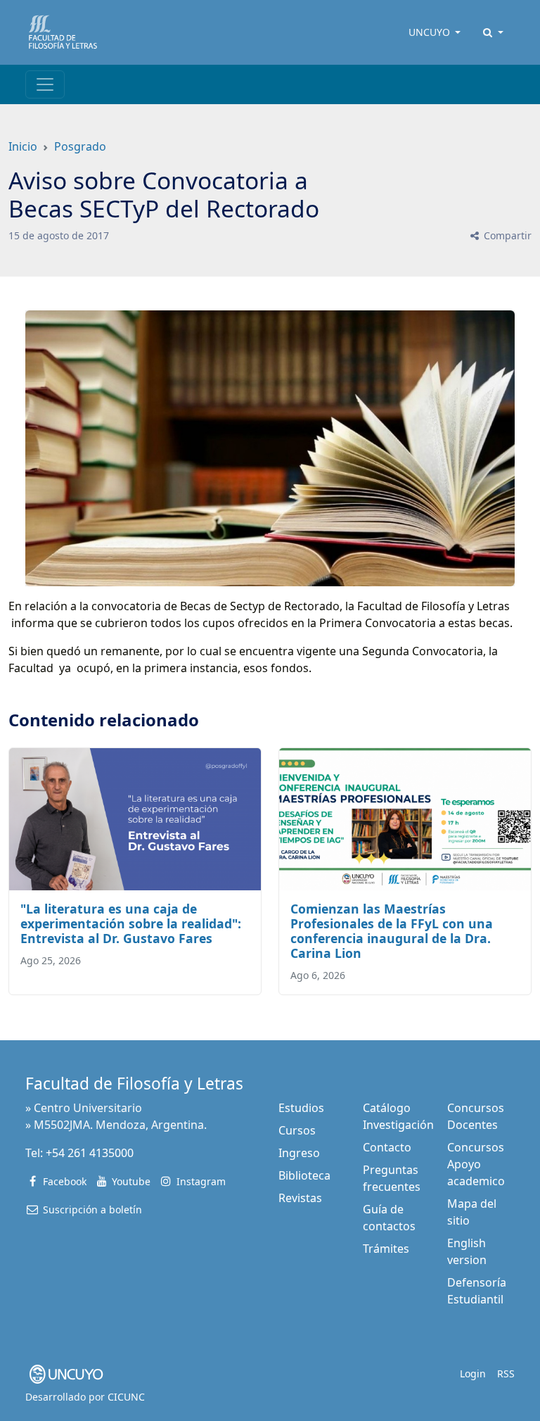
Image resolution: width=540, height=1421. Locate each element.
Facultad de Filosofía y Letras (134, 1083)
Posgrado (80, 146)
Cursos (297, 1130)
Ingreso (299, 1153)
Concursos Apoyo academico (476, 1164)
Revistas (300, 1198)
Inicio (22, 146)
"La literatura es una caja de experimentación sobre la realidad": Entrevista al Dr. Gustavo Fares (130, 923)
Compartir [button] (506, 235)
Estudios (301, 1108)
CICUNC (126, 1396)
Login (473, 1373)
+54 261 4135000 (90, 1153)
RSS (506, 1373)
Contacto (387, 1147)
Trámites (386, 1248)
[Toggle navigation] (45, 84)
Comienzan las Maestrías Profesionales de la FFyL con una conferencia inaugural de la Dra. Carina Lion (391, 930)
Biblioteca (304, 1175)
